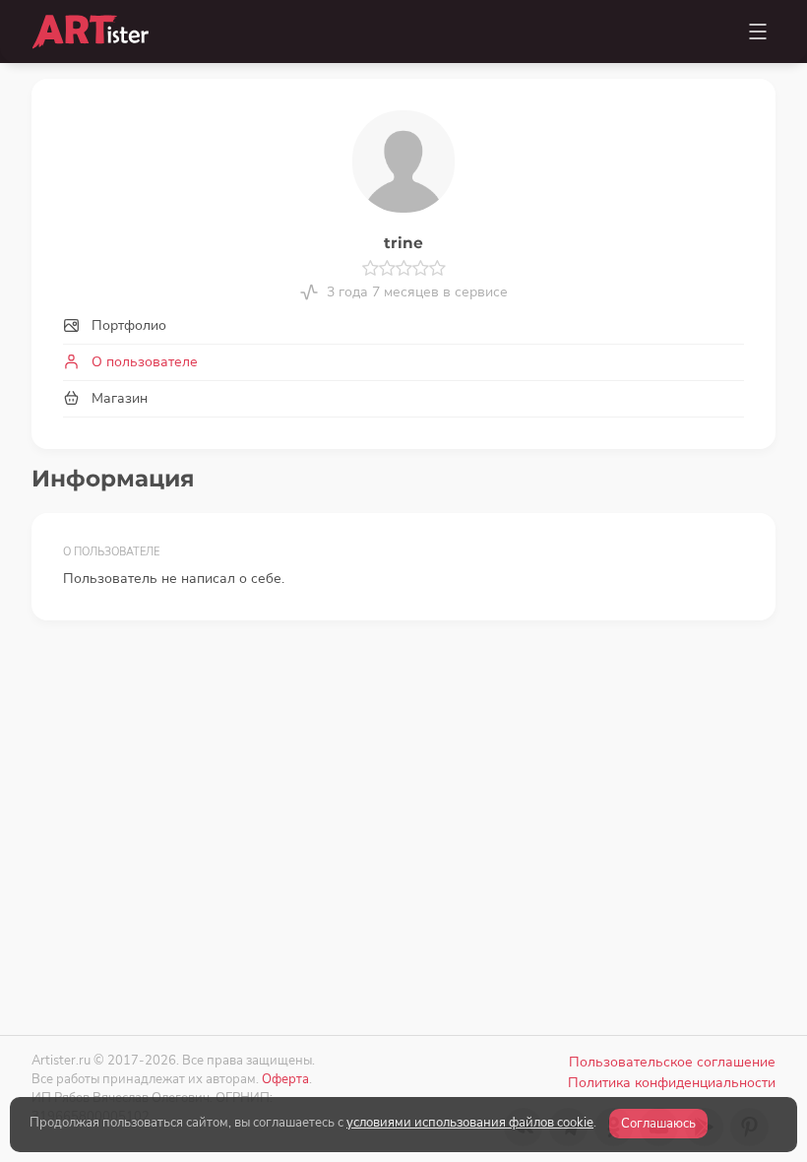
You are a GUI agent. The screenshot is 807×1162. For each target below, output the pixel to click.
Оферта (285, 1078)
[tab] (403, 325)
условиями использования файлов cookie (469, 1122)
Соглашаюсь (658, 1123)
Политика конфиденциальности (672, 1082)
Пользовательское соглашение (672, 1062)
